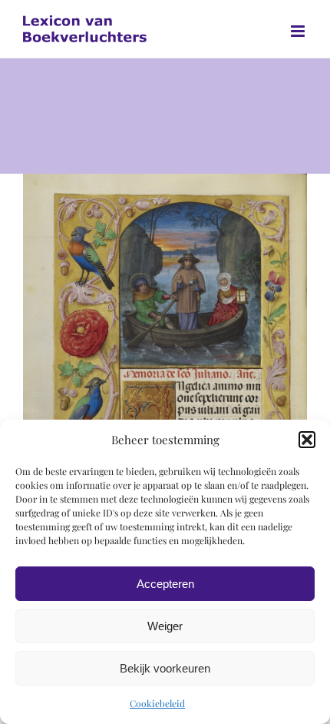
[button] (307, 439)
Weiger (165, 626)
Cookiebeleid (157, 703)
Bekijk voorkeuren (165, 668)
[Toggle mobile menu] (299, 31)
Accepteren (165, 583)
